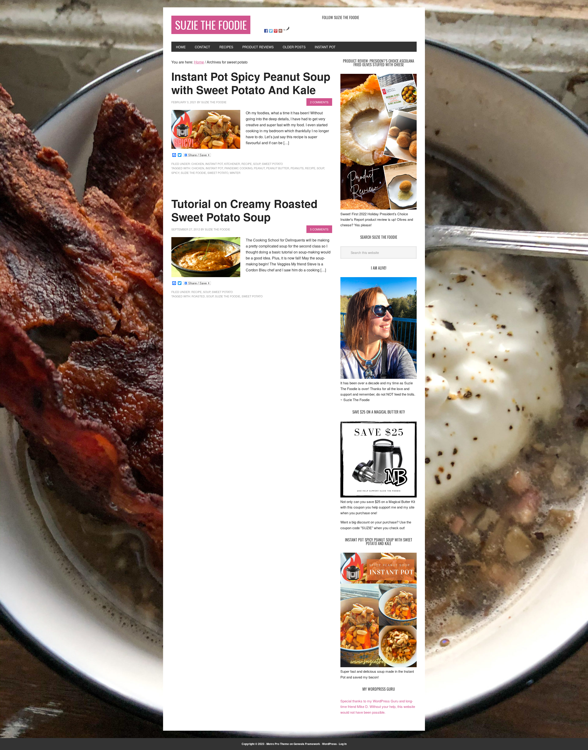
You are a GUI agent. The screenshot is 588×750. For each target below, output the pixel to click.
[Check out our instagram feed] (280, 31)
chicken (197, 164)
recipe (246, 164)
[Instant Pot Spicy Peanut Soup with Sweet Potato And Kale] (378, 665)
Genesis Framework (307, 744)
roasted (198, 296)
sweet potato (272, 164)
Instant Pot (214, 164)
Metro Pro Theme (277, 744)
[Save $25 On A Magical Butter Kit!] (378, 496)
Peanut (259, 168)
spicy (175, 173)
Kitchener (232, 164)
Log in (343, 744)
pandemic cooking (238, 168)
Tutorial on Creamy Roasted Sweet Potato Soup (244, 210)
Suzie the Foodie (193, 173)
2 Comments (319, 102)
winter (235, 173)
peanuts (297, 168)
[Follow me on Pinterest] (275, 31)
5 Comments (319, 229)
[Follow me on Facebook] (266, 31)
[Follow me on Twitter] (271, 31)
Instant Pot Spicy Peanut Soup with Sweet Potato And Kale (250, 83)
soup (256, 164)
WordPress (329, 744)
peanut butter (277, 168)
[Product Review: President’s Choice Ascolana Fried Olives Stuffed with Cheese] (378, 208)
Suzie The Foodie (211, 25)
